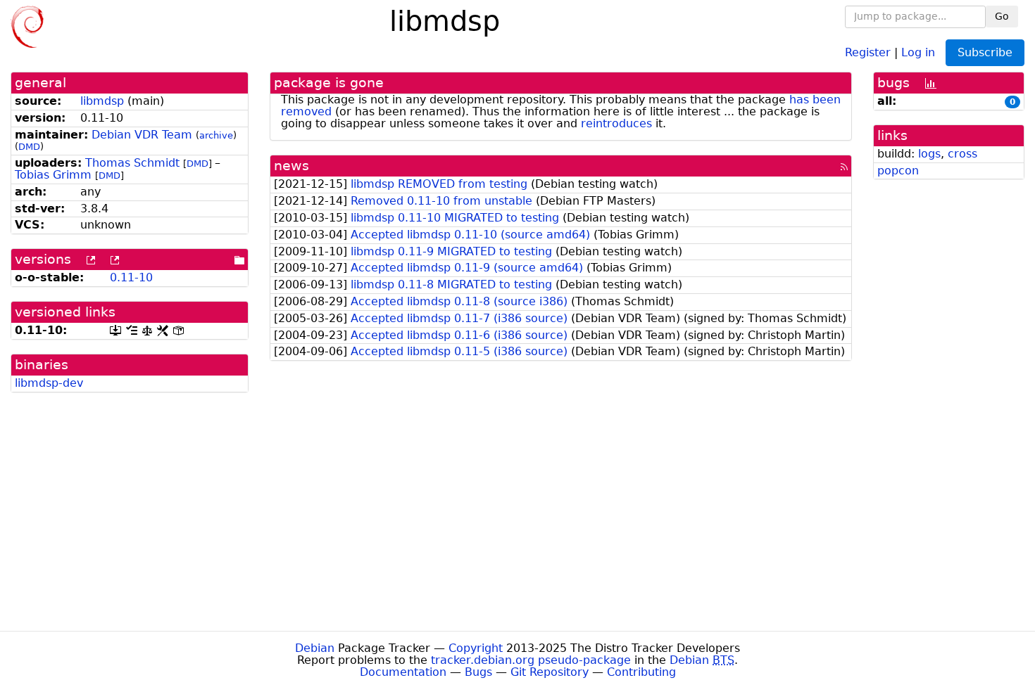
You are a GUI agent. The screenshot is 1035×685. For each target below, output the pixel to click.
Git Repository (549, 672)
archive (216, 135)
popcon (898, 170)
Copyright (475, 648)
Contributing (641, 672)
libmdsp (102, 101)
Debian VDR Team (142, 134)
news (291, 166)
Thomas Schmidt (132, 162)
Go (1002, 16)
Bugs (478, 672)
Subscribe (985, 52)
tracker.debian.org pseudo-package (531, 660)
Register (868, 51)
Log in (918, 51)
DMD (29, 146)
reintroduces (616, 123)
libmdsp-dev (49, 383)
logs (929, 153)
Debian (314, 648)
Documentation (403, 672)
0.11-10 (131, 277)
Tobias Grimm (53, 174)
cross (962, 153)
